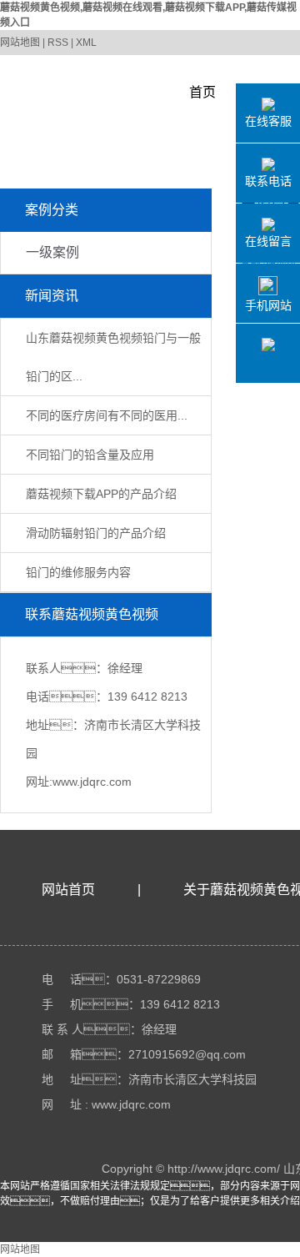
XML (86, 42)
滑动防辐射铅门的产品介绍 (96, 533)
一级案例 (52, 252)
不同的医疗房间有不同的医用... (107, 415)
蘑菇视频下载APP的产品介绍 (101, 493)
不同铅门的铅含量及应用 (90, 454)
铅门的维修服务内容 (78, 572)
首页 (202, 92)
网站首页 (68, 889)
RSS (58, 42)
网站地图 (20, 42)
